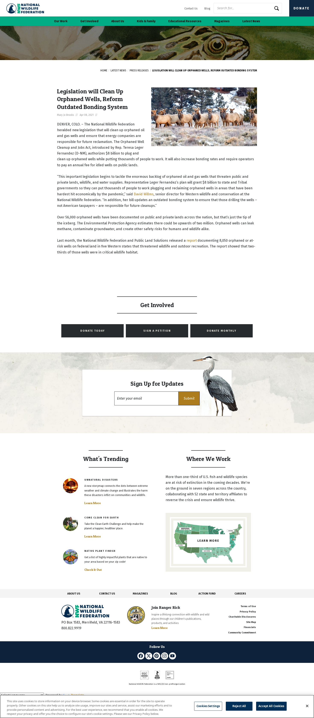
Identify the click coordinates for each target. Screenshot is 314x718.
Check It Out (93, 570)
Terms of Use (248, 606)
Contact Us (191, 8)
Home (103, 70)
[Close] (307, 706)
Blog (207, 8)
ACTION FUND (207, 593)
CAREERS (240, 593)
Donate (301, 8)
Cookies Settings (208, 706)
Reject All (239, 706)
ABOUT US (73, 593)
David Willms (144, 194)
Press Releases (139, 70)
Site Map (251, 622)
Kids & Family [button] (146, 21)
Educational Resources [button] (184, 21)
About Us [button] (117, 21)
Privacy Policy (248, 611)
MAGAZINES (140, 593)
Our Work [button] (60, 21)
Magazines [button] (222, 21)
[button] (189, 398)
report (191, 240)
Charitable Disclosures (242, 616)
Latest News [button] (251, 21)
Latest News (118, 70)
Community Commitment (242, 632)
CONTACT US (107, 593)
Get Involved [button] (89, 21)
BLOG (173, 593)
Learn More (92, 503)
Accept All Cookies (271, 706)
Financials (250, 627)
